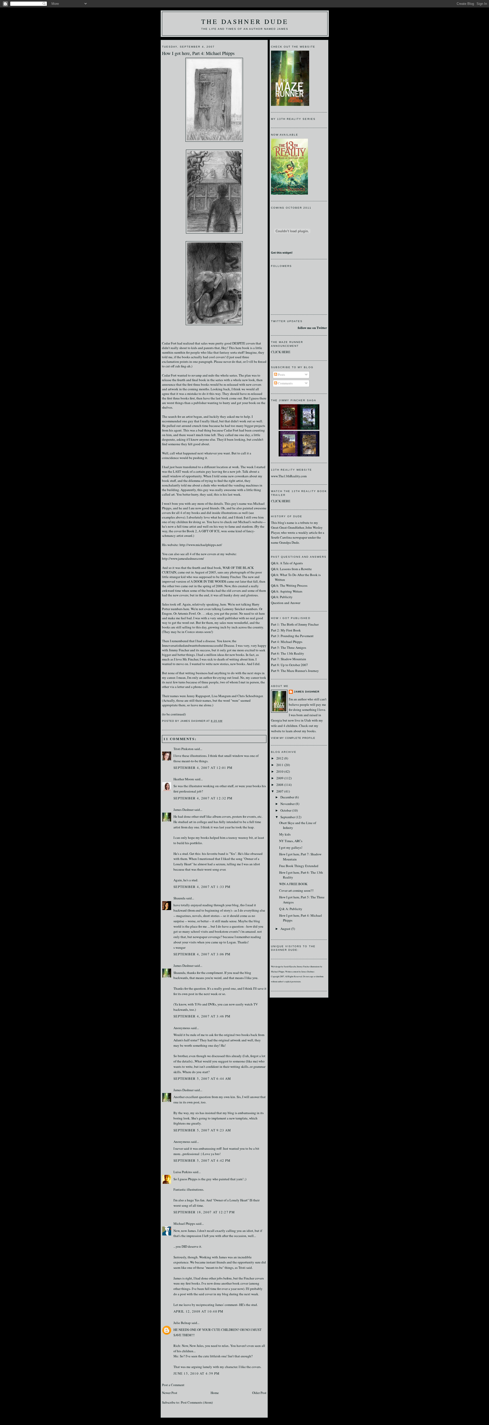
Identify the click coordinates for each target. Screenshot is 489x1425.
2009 (280, 778)
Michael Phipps (184, 1223)
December (287, 797)
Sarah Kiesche (290, 966)
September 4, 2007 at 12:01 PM (203, 767)
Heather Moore (183, 779)
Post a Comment (173, 1385)
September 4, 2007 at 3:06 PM (201, 954)
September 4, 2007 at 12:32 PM (203, 798)
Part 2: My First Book (286, 630)
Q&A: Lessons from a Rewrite (291, 569)
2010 (280, 771)
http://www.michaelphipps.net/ (201, 544)
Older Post (259, 1392)
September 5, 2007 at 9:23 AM (202, 1130)
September (288, 817)
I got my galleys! (290, 847)
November (287, 803)
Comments (285, 383)
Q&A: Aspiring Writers (286, 591)
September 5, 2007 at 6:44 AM (202, 1078)
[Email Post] (224, 720)
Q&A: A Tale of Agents (287, 563)
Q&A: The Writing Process (289, 585)
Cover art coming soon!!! (296, 890)
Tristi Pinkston (183, 748)
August (285, 928)
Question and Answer (285, 602)
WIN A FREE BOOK (293, 884)
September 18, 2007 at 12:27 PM (204, 1212)
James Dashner (183, 809)
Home (215, 1392)
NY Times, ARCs (290, 841)
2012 (280, 758)
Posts (281, 374)
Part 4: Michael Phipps (286, 641)
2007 (280, 791)
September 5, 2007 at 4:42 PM (201, 1160)
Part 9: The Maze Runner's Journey (295, 670)
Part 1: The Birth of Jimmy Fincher (295, 624)
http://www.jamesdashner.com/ (183, 558)
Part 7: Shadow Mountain (288, 659)
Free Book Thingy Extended (298, 865)
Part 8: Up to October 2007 (289, 665)
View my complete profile (293, 738)
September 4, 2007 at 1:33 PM (201, 886)
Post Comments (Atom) (197, 1402)
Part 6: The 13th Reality (287, 653)
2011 (280, 764)
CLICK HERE (280, 352)
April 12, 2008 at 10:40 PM (198, 1311)
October (286, 810)
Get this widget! (282, 252)
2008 (280, 784)
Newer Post (169, 1392)
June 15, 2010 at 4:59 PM (196, 1373)
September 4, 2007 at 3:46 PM (201, 1016)
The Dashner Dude (244, 21)
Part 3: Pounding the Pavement (292, 636)
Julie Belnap (182, 1322)
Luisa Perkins (182, 1172)
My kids (285, 834)
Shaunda (179, 898)
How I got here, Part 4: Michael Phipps (198, 53)
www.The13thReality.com (289, 476)
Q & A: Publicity (290, 908)
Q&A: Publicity (282, 597)
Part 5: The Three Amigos (288, 647)
